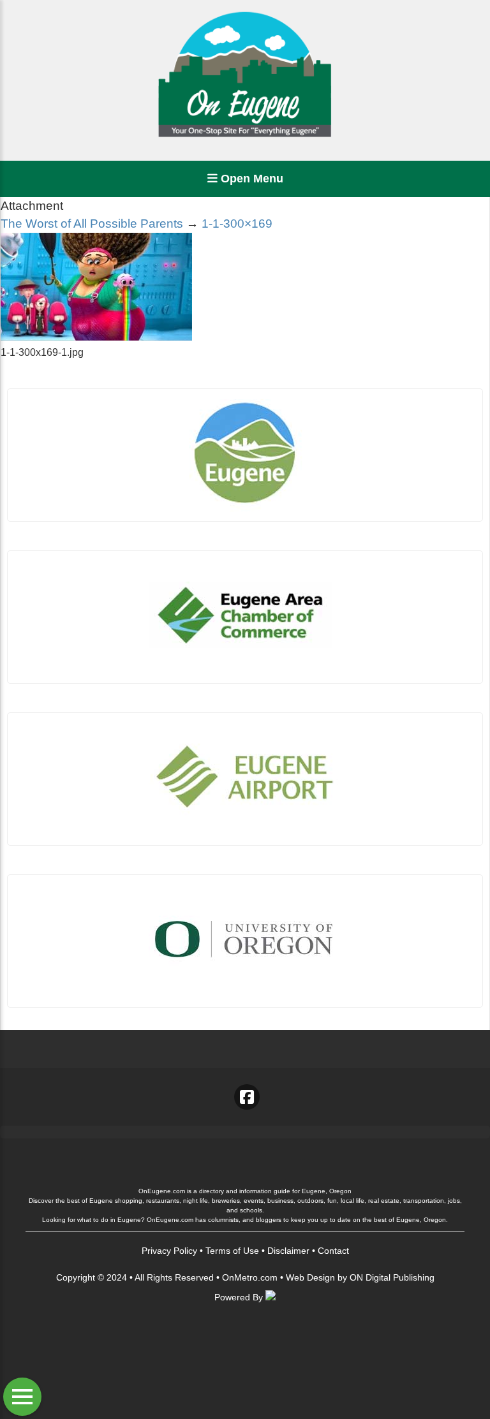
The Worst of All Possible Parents (92, 223)
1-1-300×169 (237, 223)
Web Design (310, 1277)
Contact (333, 1251)
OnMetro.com (250, 1277)
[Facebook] (247, 1097)
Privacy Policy (169, 1251)
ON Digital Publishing (392, 1277)
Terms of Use (232, 1251)
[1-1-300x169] (96, 337)
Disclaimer (288, 1251)
